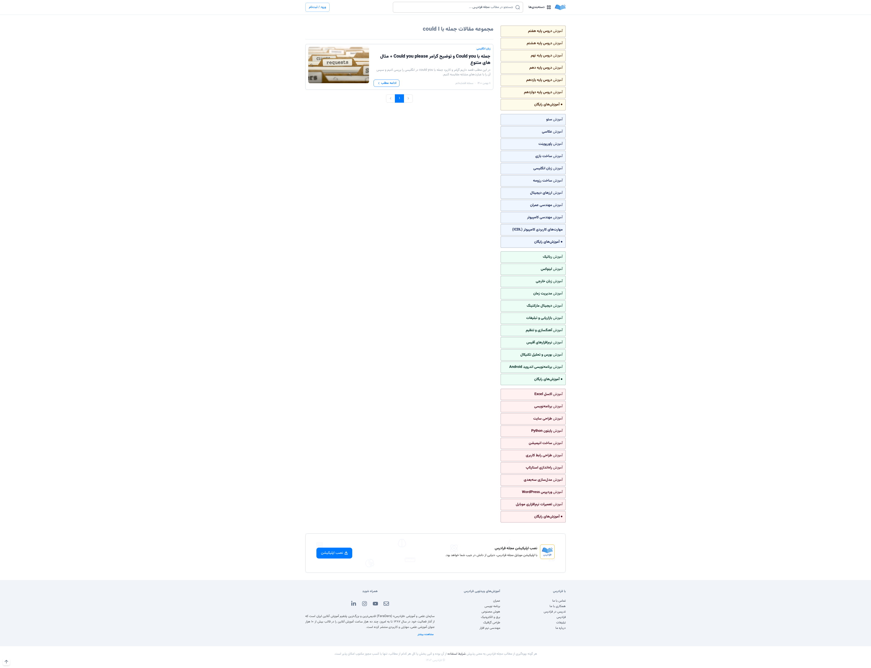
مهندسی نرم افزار (490, 628)
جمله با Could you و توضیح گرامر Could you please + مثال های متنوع (435, 59)
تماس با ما (559, 600)
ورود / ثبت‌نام (317, 7)
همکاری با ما (558, 606)
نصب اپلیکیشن (332, 553)
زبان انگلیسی (483, 49)
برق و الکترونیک (490, 617)
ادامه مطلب (388, 83)
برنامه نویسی (492, 606)
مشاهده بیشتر (426, 634)
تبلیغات (561, 622)
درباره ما (560, 628)
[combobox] (455, 7)
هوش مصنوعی (491, 611)
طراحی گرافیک (491, 622)
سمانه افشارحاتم (464, 83)
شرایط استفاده (457, 653)
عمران (496, 600)
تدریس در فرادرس (555, 611)
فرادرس (561, 617)
